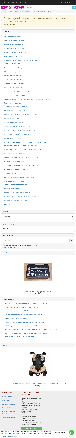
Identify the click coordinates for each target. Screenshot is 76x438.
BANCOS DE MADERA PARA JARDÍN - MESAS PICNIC (20, 146)
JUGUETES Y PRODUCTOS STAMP (15, 95)
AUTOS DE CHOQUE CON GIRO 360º (15, 107)
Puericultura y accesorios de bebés (14, 161)
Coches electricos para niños (12, 37)
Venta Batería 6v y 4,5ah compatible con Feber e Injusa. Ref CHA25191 (26, 333)
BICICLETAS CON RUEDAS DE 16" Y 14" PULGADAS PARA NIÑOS (24, 150)
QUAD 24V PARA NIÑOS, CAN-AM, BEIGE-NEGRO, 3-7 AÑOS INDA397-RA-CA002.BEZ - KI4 (38, 383)
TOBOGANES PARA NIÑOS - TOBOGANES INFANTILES (21, 165)
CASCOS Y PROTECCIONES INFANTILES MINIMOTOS (20, 60)
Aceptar (4, 436)
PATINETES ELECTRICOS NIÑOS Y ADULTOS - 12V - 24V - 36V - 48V (25, 142)
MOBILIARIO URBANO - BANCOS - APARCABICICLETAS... (21, 158)
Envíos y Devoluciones (9, 396)
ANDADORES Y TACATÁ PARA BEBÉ (15, 169)
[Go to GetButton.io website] (72, 436)
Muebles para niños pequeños (13, 103)
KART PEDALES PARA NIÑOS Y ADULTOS (16, 134)
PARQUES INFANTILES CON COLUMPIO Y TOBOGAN (20, 115)
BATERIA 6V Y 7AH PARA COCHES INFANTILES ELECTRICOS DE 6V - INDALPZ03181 (31, 329)
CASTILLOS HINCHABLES (12, 64)
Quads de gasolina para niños (13, 56)
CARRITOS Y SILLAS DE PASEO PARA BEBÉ (17, 126)
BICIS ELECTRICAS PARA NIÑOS (14, 44)
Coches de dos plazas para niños (14, 48)
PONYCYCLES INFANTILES (12, 138)
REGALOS (7, 204)
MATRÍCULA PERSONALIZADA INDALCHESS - (19, 318)
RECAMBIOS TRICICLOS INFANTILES (15, 200)
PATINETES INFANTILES (11, 118)
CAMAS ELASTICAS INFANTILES (14, 181)
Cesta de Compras (8, 224)
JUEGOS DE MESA (10, 173)
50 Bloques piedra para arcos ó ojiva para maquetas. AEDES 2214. (25, 315)
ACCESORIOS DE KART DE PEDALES (15, 185)
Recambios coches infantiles (12, 76)
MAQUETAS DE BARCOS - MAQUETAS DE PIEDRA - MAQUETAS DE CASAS (27, 99)
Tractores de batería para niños (13, 79)
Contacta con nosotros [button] (32, 428)
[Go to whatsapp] (71, 432)
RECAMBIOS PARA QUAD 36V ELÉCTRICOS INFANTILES (21, 197)
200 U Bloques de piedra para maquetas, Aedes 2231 (21, 326)
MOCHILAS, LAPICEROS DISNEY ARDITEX (17, 193)
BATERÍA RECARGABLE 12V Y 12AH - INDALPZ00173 (21, 337)
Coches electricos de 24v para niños (15, 52)
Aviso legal (5, 400)
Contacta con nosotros (9, 417)
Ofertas (5, 345)
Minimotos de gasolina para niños (14, 40)
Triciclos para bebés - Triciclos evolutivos (16, 83)
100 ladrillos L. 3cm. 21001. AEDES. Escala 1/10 (19, 311)
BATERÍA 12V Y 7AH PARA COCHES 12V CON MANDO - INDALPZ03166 (26, 303)
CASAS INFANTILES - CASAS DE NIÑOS (16, 111)
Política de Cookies (8, 408)
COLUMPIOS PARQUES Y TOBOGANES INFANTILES (20, 130)
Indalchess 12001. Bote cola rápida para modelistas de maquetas (24, 322)
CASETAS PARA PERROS (12, 189)
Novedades (6, 253)
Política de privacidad (8, 404)
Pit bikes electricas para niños (13, 72)
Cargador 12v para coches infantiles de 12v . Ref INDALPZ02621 (24, 307)
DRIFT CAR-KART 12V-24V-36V (13, 87)
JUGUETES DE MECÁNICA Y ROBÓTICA (16, 91)
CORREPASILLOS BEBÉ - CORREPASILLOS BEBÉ (19, 177)
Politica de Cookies (13, 436)
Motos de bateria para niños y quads (15, 68)
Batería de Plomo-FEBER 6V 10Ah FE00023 (38, 291)
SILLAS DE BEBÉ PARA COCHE (13, 122)
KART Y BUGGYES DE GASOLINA (14, 154)
